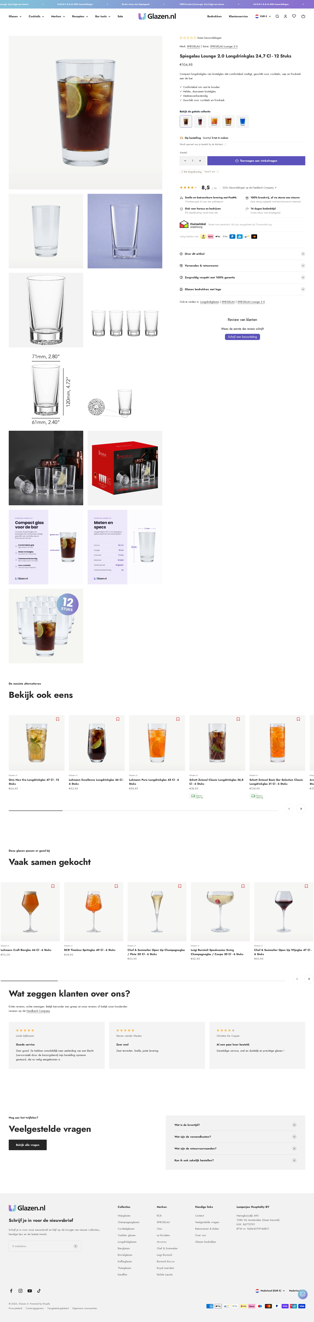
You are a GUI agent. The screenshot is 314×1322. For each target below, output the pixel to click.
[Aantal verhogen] (200, 160)
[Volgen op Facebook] (11, 1290)
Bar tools (101, 16)
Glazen (13, 16)
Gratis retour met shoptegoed (114, 4)
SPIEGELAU (193, 46)
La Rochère (163, 1235)
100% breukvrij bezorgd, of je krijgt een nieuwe (180, 4)
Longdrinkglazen (209, 302)
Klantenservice (238, 16)
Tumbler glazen (127, 1235)
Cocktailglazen (126, 1229)
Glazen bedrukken (205, 1242)
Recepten (78, 16)
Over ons (200, 1235)
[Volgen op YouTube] (29, 1290)
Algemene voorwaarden (84, 1308)
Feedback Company (38, 1011)
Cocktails (34, 16)
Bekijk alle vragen (27, 1145)
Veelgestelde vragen (207, 1222)
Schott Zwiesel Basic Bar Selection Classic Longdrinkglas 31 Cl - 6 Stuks (276, 782)
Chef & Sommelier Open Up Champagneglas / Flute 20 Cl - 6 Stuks (156, 952)
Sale (120, 16)
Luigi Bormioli (164, 1255)
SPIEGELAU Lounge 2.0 (224, 46)
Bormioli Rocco (166, 1261)
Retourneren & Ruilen (207, 1229)
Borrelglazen (125, 1255)
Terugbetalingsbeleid (58, 1308)
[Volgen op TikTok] (39, 1290)
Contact (199, 1216)
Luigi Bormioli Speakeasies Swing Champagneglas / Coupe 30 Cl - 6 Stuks (217, 952)
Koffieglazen (125, 1261)
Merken (56, 16)
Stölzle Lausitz (165, 1275)
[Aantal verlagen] (185, 160)
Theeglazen (124, 1268)
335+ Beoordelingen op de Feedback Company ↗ (250, 187)
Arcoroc (162, 1242)
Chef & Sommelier (167, 1248)
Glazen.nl (13, 775)
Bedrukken (214, 16)
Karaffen (122, 1275)
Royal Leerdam (165, 1268)
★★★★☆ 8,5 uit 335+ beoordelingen (53, 4)
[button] (188, 38)
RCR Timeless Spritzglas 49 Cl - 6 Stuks (89, 950)
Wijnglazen (124, 1216)
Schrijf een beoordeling (242, 337)
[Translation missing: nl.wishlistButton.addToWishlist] (58, 719)
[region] (242, 121)
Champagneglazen (128, 1222)
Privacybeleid (15, 1308)
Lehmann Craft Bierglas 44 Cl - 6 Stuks (26, 950)
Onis (159, 1229)
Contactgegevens (35, 1308)
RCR (159, 1216)
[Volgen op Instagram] (20, 1290)
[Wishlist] (294, 16)
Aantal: (184, 153)
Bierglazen (124, 1248)
